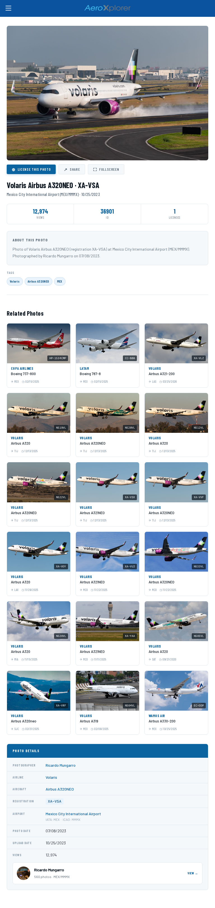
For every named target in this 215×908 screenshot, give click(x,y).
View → (193, 873)
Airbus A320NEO (38, 281)
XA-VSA (54, 801)
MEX (59, 281)
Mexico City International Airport (73, 813)
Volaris (15, 281)
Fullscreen (106, 169)
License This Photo (31, 169)
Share (72, 169)
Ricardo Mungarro (61, 765)
